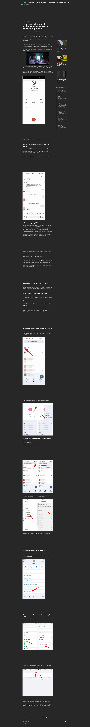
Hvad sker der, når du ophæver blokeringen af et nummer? (62, 111)
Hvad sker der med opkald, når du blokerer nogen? (62, 91)
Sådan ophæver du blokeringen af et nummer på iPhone (61, 125)
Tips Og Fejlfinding (37, 31)
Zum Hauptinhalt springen (27, 0)
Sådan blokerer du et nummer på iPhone (62, 122)
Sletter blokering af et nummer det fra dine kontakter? (62, 108)
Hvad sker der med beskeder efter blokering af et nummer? (61, 95)
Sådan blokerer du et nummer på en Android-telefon (62, 115)
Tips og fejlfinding (25, 21)
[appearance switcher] (68, 2)
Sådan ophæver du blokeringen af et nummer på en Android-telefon (62, 119)
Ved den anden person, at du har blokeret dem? (62, 105)
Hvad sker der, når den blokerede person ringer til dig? (62, 102)
